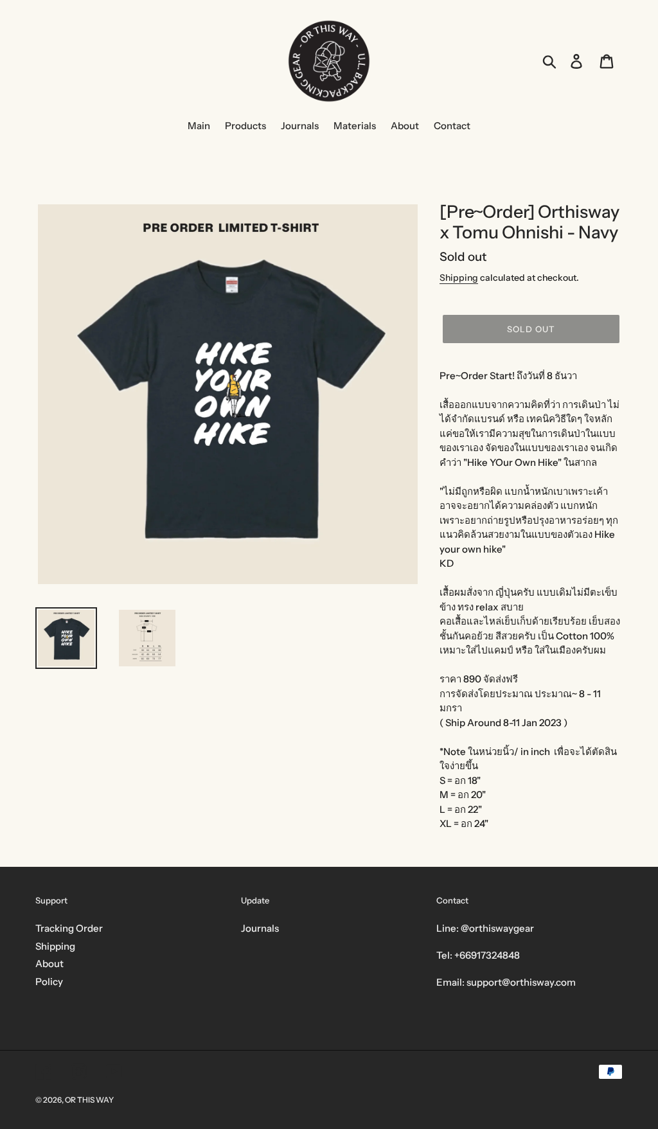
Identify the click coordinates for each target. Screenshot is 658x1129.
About (49, 963)
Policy (49, 981)
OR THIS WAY (89, 1100)
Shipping (459, 277)
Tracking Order (69, 928)
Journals (260, 928)
